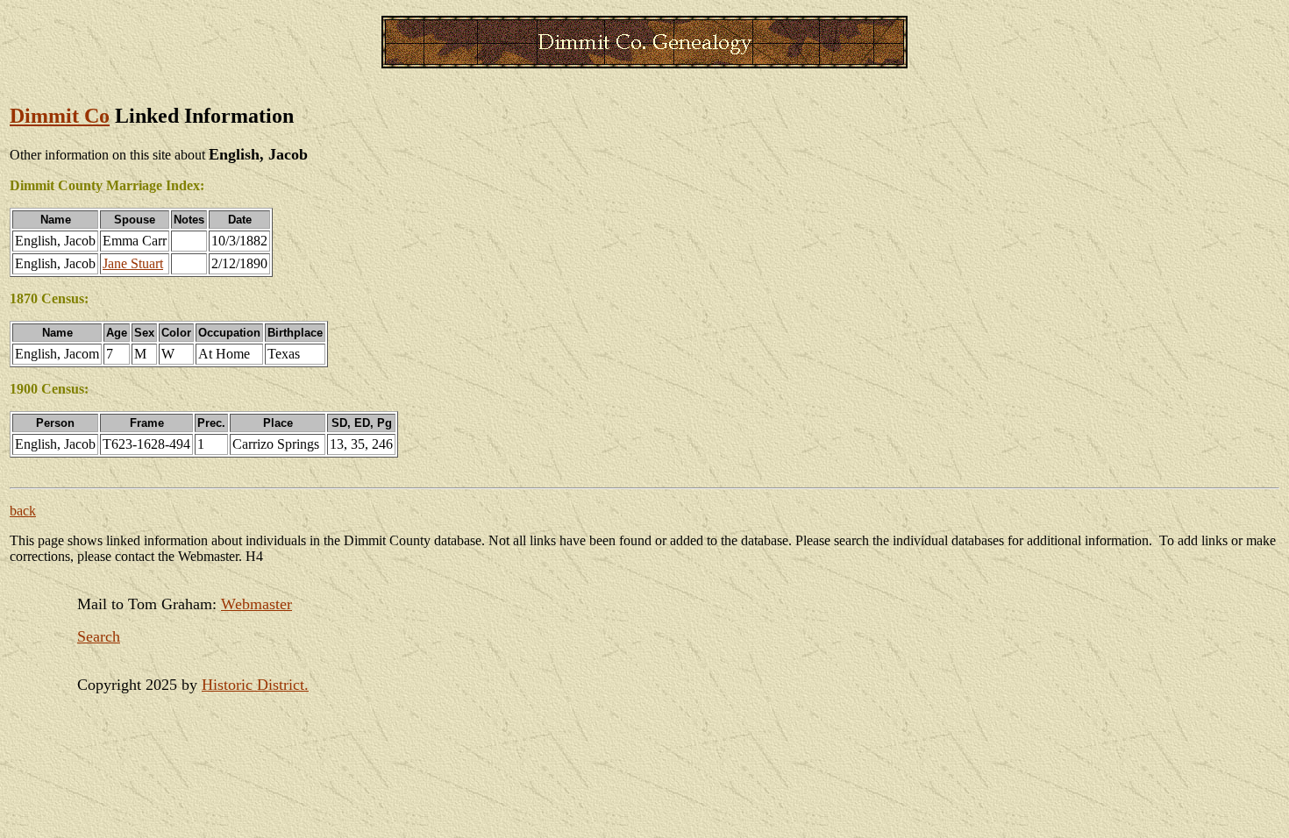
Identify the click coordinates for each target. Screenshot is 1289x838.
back (23, 510)
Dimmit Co (60, 115)
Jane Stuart (133, 263)
